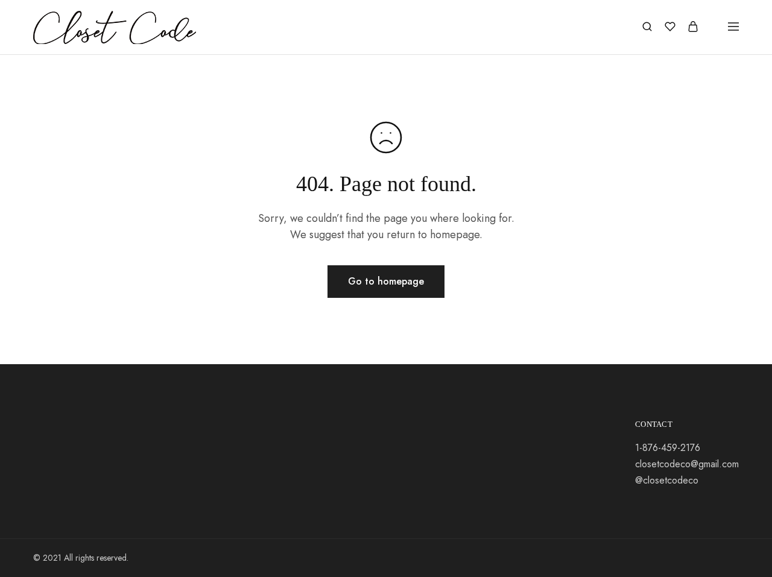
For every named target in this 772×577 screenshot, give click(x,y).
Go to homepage (386, 281)
